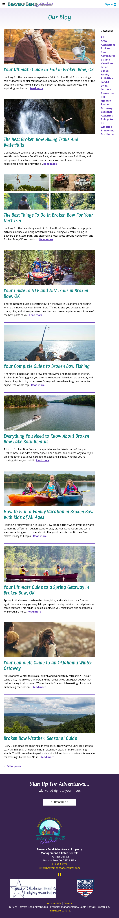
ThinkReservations (59, 910)
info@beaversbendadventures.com (59, 868)
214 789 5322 (59, 864)
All (102, 37)
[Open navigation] (4, 4)
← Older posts (12, 766)
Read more (36, 88)
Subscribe (59, 802)
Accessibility (54, 903)
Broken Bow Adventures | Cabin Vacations (108, 56)
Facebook (59, 874)
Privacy (68, 903)
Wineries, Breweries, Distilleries (107, 130)
